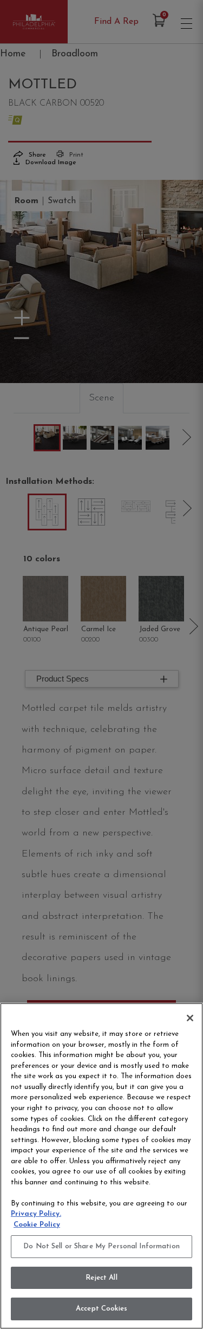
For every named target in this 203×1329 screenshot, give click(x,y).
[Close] (190, 1018)
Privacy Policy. (36, 1213)
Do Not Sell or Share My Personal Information (101, 1246)
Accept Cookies (101, 1308)
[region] (101, 1166)
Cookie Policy (37, 1224)
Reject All (101, 1277)
